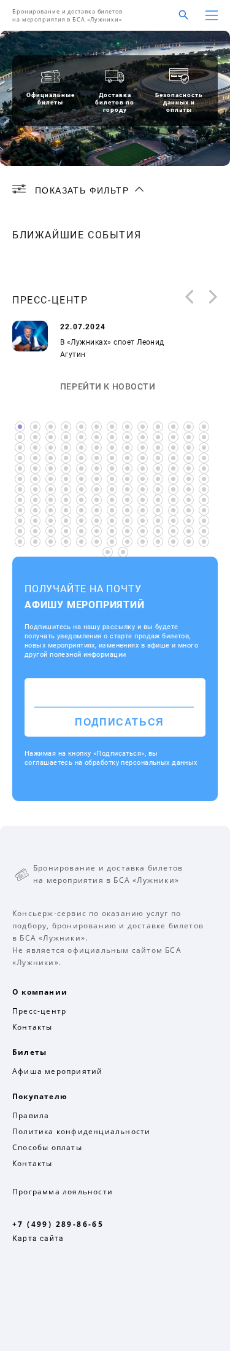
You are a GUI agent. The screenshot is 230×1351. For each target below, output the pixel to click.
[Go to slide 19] (96, 437)
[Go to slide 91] (204, 489)
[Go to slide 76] (173, 479)
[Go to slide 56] (66, 468)
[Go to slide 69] (66, 479)
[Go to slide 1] (20, 426)
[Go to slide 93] (35, 499)
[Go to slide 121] (66, 520)
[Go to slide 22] (142, 437)
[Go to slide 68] (50, 479)
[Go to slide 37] (173, 447)
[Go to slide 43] (66, 458)
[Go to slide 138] (127, 531)
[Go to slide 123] (96, 520)
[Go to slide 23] (158, 437)
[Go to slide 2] (35, 426)
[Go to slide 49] (158, 458)
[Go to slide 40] (20, 458)
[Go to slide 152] (142, 541)
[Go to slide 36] (158, 447)
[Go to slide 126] (142, 520)
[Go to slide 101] (158, 499)
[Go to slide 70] (81, 479)
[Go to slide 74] (142, 479)
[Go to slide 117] (204, 510)
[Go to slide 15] (35, 437)
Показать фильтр (82, 190)
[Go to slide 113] (142, 510)
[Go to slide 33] (112, 447)
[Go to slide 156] (204, 541)
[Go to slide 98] (112, 499)
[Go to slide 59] (112, 468)
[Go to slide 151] (127, 541)
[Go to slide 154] (173, 541)
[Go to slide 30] (66, 447)
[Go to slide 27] (20, 447)
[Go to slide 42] (50, 458)
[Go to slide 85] (112, 489)
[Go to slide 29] (50, 447)
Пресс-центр (39, 1011)
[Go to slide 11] (173, 426)
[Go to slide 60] (127, 468)
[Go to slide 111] (112, 510)
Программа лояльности (62, 1191)
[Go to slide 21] (127, 437)
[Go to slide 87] (142, 489)
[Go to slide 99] (127, 499)
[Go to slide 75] (158, 479)
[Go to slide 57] (81, 468)
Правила (30, 1115)
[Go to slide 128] (173, 520)
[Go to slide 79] (20, 489)
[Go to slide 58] (96, 468)
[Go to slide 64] (188, 468)
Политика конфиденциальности (81, 1131)
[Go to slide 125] (127, 520)
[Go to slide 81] (50, 489)
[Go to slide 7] (112, 426)
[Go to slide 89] (173, 489)
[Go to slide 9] (142, 426)
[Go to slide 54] (35, 468)
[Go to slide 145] (35, 541)
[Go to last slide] (189, 297)
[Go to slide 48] (142, 458)
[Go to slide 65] (204, 468)
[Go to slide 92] (20, 499)
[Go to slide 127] (158, 520)
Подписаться (119, 722)
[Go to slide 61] (142, 468)
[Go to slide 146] (50, 541)
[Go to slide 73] (127, 479)
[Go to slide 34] (127, 447)
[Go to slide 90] (188, 489)
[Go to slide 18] (81, 437)
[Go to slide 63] (173, 468)
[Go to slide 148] (81, 541)
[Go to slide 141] (173, 531)
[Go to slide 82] (66, 489)
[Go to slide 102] (173, 499)
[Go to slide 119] (35, 520)
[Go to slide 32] (96, 447)
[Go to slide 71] (96, 479)
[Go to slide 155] (188, 541)
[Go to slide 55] (50, 468)
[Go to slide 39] (204, 447)
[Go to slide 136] (96, 531)
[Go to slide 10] (158, 426)
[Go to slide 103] (188, 499)
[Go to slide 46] (112, 458)
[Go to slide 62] (158, 468)
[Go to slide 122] (81, 520)
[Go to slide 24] (173, 437)
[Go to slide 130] (204, 520)
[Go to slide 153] (158, 541)
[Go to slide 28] (35, 447)
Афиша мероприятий (57, 1071)
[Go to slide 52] (204, 458)
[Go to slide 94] (50, 499)
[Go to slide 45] (96, 458)
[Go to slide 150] (112, 541)
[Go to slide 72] (112, 479)
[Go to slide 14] (20, 437)
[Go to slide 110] (96, 510)
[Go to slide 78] (204, 479)
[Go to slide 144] (20, 541)
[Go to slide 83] (81, 489)
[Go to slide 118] (20, 520)
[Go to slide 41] (35, 458)
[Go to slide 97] (96, 499)
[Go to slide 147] (66, 541)
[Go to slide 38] (188, 447)
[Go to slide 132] (35, 531)
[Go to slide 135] (81, 531)
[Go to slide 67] (35, 479)
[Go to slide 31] (81, 447)
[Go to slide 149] (96, 541)
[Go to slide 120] (50, 520)
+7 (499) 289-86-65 (58, 1224)
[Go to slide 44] (81, 458)
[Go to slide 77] (188, 479)
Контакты (32, 1027)
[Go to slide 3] (50, 426)
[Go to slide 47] (127, 458)
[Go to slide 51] (188, 458)
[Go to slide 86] (127, 489)
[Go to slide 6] (96, 426)
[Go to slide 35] (142, 447)
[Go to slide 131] (20, 531)
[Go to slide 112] (127, 510)
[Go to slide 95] (66, 499)
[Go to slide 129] (188, 520)
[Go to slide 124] (112, 520)
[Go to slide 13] (204, 426)
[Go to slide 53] (20, 468)
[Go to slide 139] (142, 531)
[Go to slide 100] (142, 499)
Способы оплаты (47, 1147)
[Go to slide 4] (66, 426)
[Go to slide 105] (20, 510)
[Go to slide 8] (127, 426)
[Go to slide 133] (50, 531)
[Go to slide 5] (81, 426)
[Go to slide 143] (204, 531)
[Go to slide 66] (20, 479)
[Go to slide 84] (96, 489)
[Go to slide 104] (204, 499)
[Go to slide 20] (112, 437)
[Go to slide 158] (123, 552)
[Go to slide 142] (188, 531)
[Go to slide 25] (188, 437)
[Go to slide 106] (35, 510)
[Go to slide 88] (158, 489)
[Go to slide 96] (81, 499)
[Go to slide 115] (173, 510)
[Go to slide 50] (173, 458)
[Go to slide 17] (66, 437)
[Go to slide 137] (112, 531)
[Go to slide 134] (66, 531)
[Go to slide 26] (204, 437)
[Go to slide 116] (188, 510)
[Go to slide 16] (50, 437)
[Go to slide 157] (107, 552)
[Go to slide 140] (158, 531)
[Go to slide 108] (66, 510)
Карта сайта (38, 1238)
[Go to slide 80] (35, 489)
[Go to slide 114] (158, 510)
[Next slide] (213, 297)
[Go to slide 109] (81, 510)
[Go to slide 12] (188, 426)
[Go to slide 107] (50, 510)
